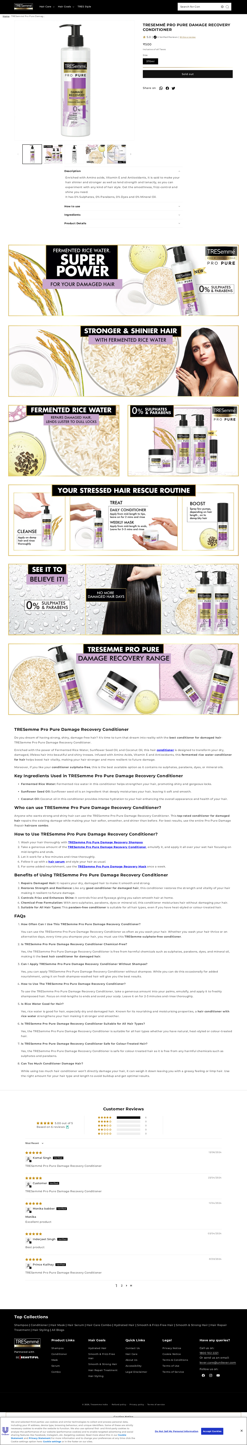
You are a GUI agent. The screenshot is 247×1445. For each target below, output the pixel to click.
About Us (131, 1359)
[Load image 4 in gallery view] (95, 154)
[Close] (241, 1430)
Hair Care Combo (99, 1325)
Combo (56, 1371)
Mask (54, 1359)
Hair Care (131, 1354)
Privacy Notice (171, 1348)
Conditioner (39, 1325)
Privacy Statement (40, 1438)
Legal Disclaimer (136, 1371)
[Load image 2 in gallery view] (53, 154)
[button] (46, 6)
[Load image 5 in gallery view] (116, 154)
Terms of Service (173, 1371)
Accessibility (134, 1365)
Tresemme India (99, 1404)
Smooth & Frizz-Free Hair (155, 1325)
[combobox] (204, 6)
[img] (33, 1152)
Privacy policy (137, 1404)
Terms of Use (170, 1365)
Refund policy (119, 1404)
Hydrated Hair (124, 1325)
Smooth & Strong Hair (192, 1325)
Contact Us (133, 1348)
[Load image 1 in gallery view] (32, 154)
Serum (55, 1365)
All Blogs (58, 1330)
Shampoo (21, 1325)
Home (6, 16)
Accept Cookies (212, 1431)
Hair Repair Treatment (103, 1370)
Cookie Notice (171, 1354)
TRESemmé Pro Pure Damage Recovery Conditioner (40, 16)
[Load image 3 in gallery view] (74, 154)
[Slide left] (18, 154)
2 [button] (122, 1285)
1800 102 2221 (209, 1353)
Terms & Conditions (175, 1359)
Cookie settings (52, 1441)
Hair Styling (40, 1330)
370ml (152, 62)
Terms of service (156, 1404)
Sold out (188, 74)
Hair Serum (76, 1325)
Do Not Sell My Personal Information (176, 1431)
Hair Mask (57, 1325)
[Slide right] (130, 154)
